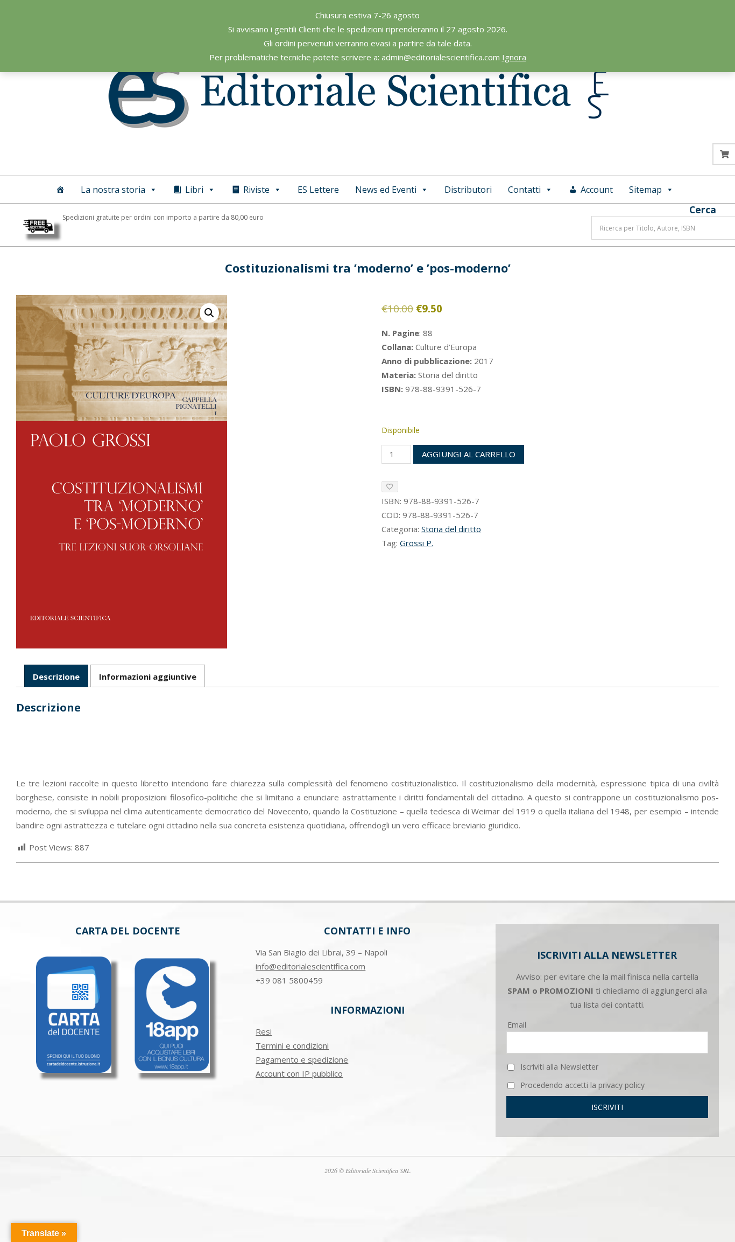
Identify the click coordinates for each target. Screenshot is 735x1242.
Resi (264, 1031)
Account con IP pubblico (299, 1073)
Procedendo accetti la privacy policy (581, 1085)
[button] (209, 313)
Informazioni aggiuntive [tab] (147, 676)
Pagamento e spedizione (302, 1059)
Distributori (468, 190)
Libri (194, 190)
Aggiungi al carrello (468, 454)
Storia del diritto (451, 529)
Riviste (256, 190)
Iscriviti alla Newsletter (558, 1067)
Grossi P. (416, 543)
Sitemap (645, 190)
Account (597, 190)
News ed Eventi (385, 190)
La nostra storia (113, 190)
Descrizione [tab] (56, 676)
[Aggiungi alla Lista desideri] (389, 486)
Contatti (524, 190)
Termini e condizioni (292, 1045)
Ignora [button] (514, 57)
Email (516, 1025)
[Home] (60, 189)
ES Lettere (318, 190)
